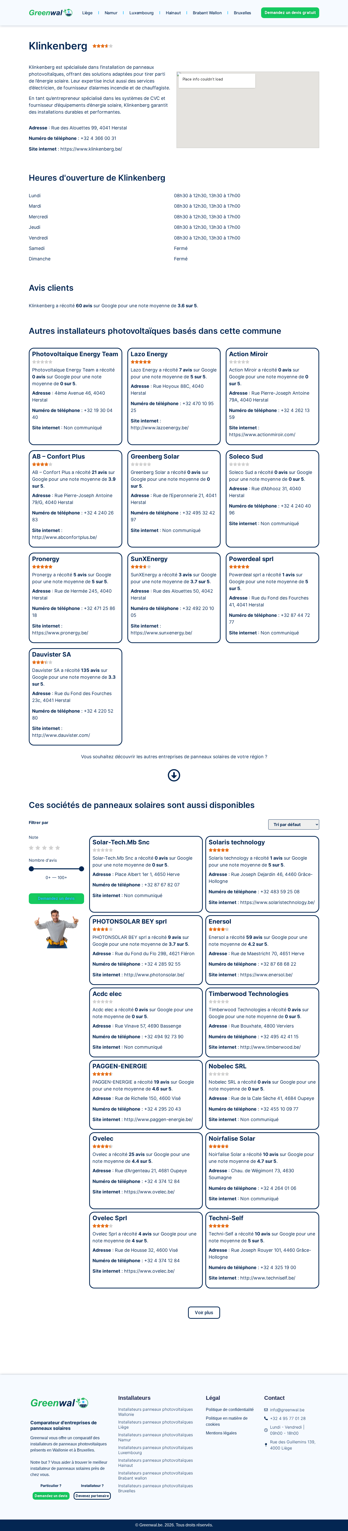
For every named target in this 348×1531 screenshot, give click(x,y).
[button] (204, 1313)
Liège (87, 12)
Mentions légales (221, 1433)
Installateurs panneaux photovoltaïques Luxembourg (155, 1450)
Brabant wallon (207, 12)
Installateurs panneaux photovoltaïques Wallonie (155, 1412)
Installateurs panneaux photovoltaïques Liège (155, 1424)
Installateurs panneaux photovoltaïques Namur (155, 1437)
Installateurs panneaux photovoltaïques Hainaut (155, 1463)
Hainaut (173, 12)
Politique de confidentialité (230, 1409)
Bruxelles (242, 12)
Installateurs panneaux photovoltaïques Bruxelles (155, 1488)
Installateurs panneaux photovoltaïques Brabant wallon (155, 1475)
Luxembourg (141, 12)
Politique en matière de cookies (227, 1421)
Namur (111, 12)
